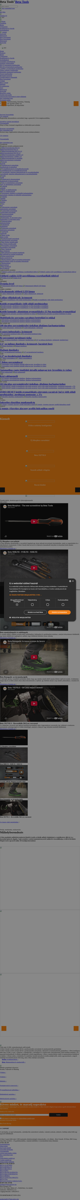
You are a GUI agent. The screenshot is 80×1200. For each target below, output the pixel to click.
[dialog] (40, 600)
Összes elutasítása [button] (35, 612)
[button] (40, 595)
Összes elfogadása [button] (59, 612)
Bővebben (21, 591)
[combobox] (70, 581)
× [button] (73, 581)
